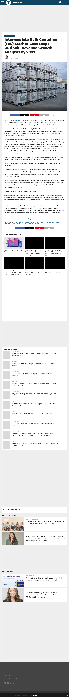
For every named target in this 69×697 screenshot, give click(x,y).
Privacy (18, 693)
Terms (24, 693)
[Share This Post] (24, 115)
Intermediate (41, 222)
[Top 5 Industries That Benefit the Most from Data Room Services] (55, 263)
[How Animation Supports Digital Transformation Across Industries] (14, 243)
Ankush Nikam (16, 56)
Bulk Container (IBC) (22, 222)
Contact (11, 693)
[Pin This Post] (34, 115)
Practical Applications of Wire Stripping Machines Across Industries (33, 272)
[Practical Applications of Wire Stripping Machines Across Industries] (34, 263)
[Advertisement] (34, 18)
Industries (32, 222)
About (6, 693)
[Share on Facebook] (15, 115)
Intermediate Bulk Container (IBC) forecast (30, 223)
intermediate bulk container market (19, 120)
